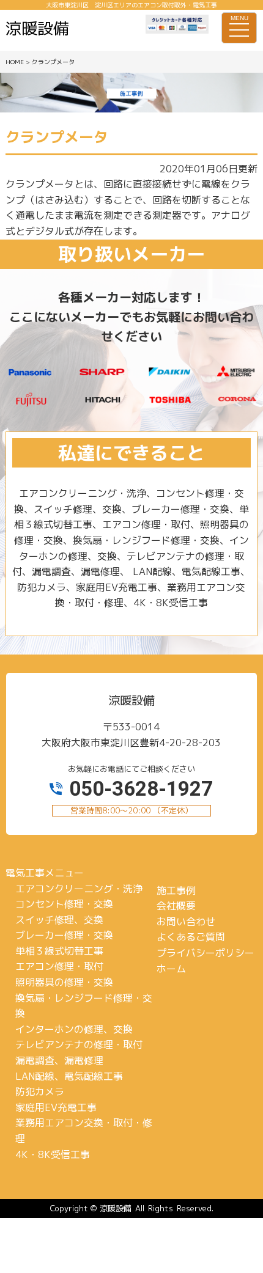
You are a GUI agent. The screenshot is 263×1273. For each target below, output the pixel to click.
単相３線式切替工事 (59, 951)
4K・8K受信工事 (52, 1154)
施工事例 (176, 890)
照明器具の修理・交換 (64, 982)
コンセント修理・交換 (64, 904)
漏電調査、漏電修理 (59, 1060)
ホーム (171, 968)
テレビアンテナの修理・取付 (79, 1044)
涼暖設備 (116, 1208)
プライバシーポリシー (205, 952)
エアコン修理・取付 (59, 966)
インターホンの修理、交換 (74, 1029)
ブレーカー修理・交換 (64, 935)
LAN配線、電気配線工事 (69, 1076)
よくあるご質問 (191, 937)
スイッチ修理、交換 (59, 919)
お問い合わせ (186, 921)
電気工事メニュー (45, 872)
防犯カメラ (39, 1091)
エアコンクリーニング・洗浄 (79, 888)
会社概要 (176, 905)
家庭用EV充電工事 (56, 1107)
